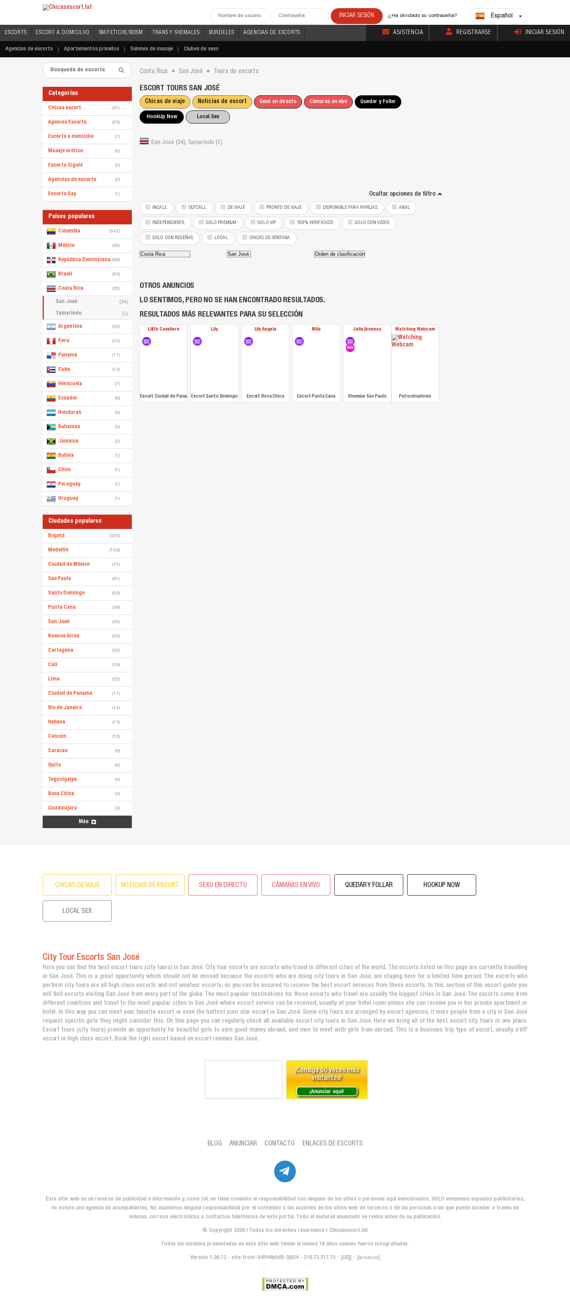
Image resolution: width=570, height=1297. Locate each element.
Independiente (168, 223)
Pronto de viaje (284, 207)
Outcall (197, 207)
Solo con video (372, 223)
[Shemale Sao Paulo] (350, 341)
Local (221, 238)
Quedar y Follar (378, 102)
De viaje (236, 207)
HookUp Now (162, 117)
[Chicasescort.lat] (67, 8)
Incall (159, 207)
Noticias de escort (222, 102)
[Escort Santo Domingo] (197, 341)
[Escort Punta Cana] (299, 341)
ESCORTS (15, 33)
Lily (214, 329)
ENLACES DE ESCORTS (332, 1143)
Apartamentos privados (91, 49)
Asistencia (408, 33)
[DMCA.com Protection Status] (285, 1284)
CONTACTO (279, 1143)
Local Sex (208, 117)
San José (92, 302)
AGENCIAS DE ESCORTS (272, 33)
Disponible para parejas (350, 207)
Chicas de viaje (165, 102)
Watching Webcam (415, 329)
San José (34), (169, 143)
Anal (404, 207)
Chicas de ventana (269, 238)
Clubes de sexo (201, 49)
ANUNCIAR (243, 1143)
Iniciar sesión (545, 33)
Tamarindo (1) (204, 143)
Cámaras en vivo (328, 102)
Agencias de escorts (29, 49)
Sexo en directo (278, 102)
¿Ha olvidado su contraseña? (422, 16)
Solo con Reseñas (172, 238)
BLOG (214, 1143)
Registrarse (473, 33)
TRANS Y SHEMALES (176, 33)
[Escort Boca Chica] (248, 341)
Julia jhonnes (367, 329)
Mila (316, 329)
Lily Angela (265, 329)
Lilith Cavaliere (164, 329)
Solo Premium (221, 223)
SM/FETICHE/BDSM (121, 33)
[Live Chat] (243, 1079)
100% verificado (315, 223)
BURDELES (221, 33)
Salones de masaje (151, 49)
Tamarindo (92, 313)
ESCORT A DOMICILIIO (62, 33)
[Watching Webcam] (415, 362)
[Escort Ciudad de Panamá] (146, 341)
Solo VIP (266, 223)
